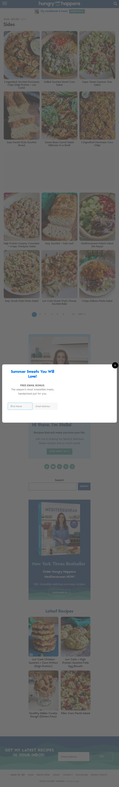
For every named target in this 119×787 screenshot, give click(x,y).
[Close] (115, 365)
